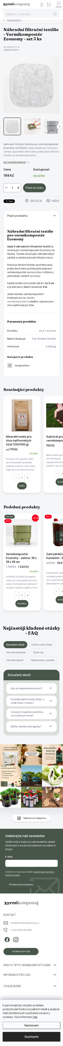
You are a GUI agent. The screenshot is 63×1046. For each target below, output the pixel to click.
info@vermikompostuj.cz (24, 923)
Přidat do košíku (34, 187)
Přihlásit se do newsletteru (21, 884)
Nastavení (31, 1025)
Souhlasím (31, 1037)
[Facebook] (7, 939)
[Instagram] (15, 939)
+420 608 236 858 (21, 930)
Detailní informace (15, 162)
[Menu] (58, 4)
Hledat (55, 14)
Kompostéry (22, 365)
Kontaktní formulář (21, 951)
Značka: (11, 50)
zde (35, 1017)
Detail (22, 485)
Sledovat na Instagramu (34, 818)
